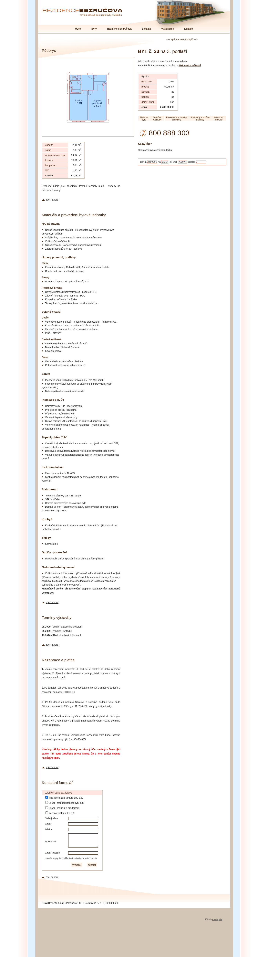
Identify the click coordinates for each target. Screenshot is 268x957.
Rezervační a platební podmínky (176, 118)
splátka (191, 162)
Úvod (78, 28)
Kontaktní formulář (218, 118)
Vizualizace (167, 28)
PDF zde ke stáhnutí (190, 65)
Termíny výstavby (157, 118)
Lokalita (146, 28)
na (159, 162)
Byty (94, 28)
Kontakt (188, 28)
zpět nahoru (52, 199)
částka (143, 162)
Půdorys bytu (144, 118)
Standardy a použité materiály (200, 118)
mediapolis (217, 919)
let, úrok (173, 162)
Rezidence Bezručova (119, 28)
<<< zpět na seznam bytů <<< (182, 39)
